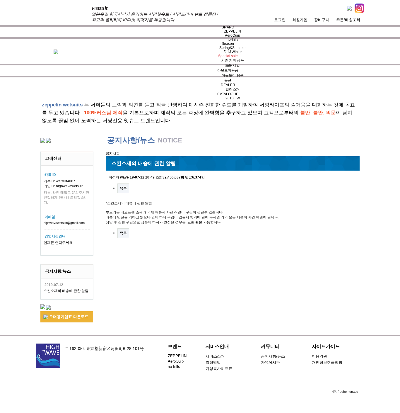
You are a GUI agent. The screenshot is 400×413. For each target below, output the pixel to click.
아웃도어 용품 (233, 75)
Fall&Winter (232, 52)
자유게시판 (270, 362)
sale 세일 (232, 65)
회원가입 (299, 20)
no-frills (232, 40)
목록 (123, 188)
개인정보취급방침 (327, 362)
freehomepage (348, 391)
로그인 (280, 20)
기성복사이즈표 (219, 368)
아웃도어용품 (227, 70)
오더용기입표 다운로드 (68, 317)
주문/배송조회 (348, 20)
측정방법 (213, 362)
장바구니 (321, 20)
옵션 (227, 80)
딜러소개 (232, 89)
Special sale (228, 56)
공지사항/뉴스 (273, 356)
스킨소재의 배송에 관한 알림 (66, 291)
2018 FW (232, 98)
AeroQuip (232, 35)
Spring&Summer (232, 48)
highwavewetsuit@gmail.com (64, 223)
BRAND (228, 27)
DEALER (228, 85)
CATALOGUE (227, 94)
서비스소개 (215, 356)
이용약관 (319, 356)
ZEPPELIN (232, 31)
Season (228, 44)
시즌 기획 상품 (232, 60)
